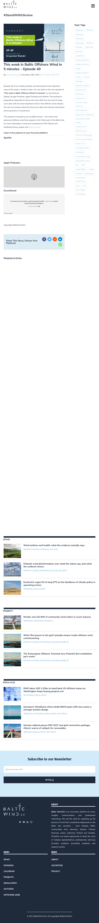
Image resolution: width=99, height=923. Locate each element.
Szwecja (79, 173)
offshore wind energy (84, 135)
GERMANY (27, 621)
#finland (90, 30)
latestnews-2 (81, 98)
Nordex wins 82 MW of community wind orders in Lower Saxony (57, 616)
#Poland (90, 43)
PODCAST (55, 75)
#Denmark (79, 30)
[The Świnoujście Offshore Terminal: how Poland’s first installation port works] (12, 659)
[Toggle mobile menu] (93, 6)
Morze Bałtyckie (82, 110)
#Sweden (79, 47)
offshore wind (81, 126)
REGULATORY (39, 589)
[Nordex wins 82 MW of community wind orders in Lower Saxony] (12, 622)
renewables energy (83, 156)
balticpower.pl (34, 127)
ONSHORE (38, 621)
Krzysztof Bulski (13, 75)
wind (77, 185)
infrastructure (81, 90)
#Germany (79, 39)
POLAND (54, 549)
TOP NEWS (62, 713)
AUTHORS (45, 75)
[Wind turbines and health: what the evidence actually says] (12, 551)
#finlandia (79, 34)
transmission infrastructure (81, 179)
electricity (79, 51)
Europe (78, 77)
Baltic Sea (89, 47)
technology (89, 173)
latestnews (80, 94)
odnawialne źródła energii (83, 120)
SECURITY (62, 570)
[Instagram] (31, 822)
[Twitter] (20, 822)
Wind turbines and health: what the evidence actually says (54, 545)
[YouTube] (24, 822)
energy (78, 68)
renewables (80, 152)
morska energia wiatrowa (81, 104)
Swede (91, 169)
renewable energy (82, 148)
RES (77, 165)
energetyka (80, 56)
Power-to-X (80, 143)
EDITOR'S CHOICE (31, 549)
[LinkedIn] (27, 822)
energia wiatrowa (82, 60)
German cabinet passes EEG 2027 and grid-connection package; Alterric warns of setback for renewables (56, 726)
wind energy (80, 190)
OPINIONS (44, 549)
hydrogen (79, 81)
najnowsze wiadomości (84, 114)
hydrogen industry (82, 85)
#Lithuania (80, 43)
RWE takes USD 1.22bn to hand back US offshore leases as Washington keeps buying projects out (54, 690)
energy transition (82, 73)
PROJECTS (48, 621)
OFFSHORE (45, 642)
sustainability (81, 169)
